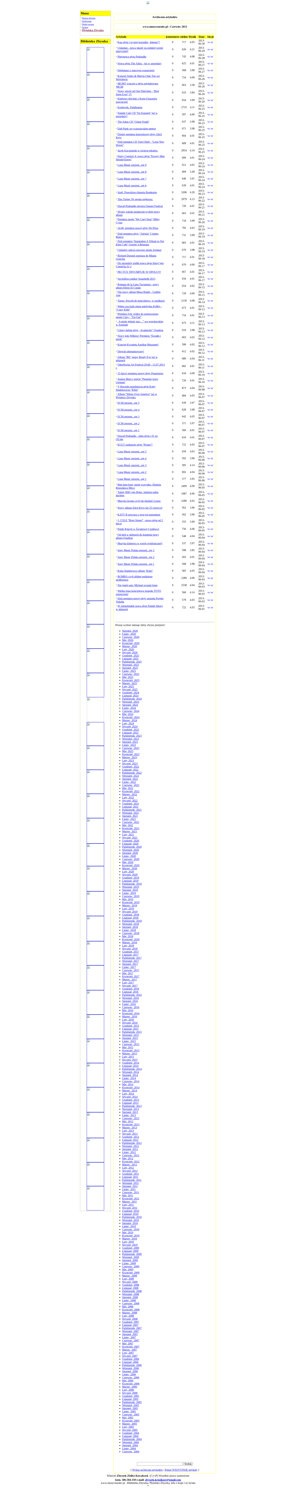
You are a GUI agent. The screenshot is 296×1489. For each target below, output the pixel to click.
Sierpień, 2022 (130, 778)
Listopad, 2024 (130, 695)
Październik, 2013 (132, 1106)
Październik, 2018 (132, 920)
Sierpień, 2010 (130, 1223)
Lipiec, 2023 (129, 745)
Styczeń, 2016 (130, 1022)
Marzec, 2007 (129, 1349)
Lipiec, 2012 (129, 1152)
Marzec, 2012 (129, 1164)
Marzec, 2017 (129, 979)
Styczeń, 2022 (130, 800)
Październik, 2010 (132, 1217)
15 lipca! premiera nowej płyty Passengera (140, 373)
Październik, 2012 (132, 1143)
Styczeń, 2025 (130, 689)
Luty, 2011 (128, 1204)
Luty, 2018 (128, 945)
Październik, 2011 (131, 1180)
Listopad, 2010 (130, 1214)
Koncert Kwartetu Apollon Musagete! (138, 344)
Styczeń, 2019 (130, 911)
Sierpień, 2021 (130, 816)
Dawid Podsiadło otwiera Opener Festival (140, 206)
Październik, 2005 (132, 1402)
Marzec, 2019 (129, 905)
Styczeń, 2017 (130, 985)
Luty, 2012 (128, 1167)
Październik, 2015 (132, 1031)
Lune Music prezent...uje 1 (132, 479)
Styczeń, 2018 (130, 948)
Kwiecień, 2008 (130, 1309)
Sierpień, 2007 (130, 1334)
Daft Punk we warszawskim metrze (137, 128)
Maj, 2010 (127, 1232)
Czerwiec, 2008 (130, 1303)
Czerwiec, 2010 (130, 1229)
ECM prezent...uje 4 (128, 409)
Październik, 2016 (132, 994)
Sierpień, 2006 (130, 1371)
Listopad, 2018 (130, 917)
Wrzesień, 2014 (130, 1072)
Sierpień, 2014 (130, 1075)
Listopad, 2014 (130, 1065)
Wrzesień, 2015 (130, 1035)
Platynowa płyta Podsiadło (132, 56)
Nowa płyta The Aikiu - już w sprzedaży (140, 63)
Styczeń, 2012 (130, 1170)
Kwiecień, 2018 (130, 939)
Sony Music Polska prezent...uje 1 (136, 564)
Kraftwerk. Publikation (130, 107)
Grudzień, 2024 (130, 692)
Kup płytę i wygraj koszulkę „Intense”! (139, 42)
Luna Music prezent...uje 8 (132, 171)
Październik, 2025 (132, 661)
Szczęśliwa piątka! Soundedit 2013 (136, 278)
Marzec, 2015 (129, 1053)
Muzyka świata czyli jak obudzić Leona (139, 500)
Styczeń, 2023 (130, 763)
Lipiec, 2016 (129, 1004)
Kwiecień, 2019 (130, 902)
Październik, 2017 (132, 957)
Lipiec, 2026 (129, 633)
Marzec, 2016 (129, 1016)
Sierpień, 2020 (130, 853)
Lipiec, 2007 (129, 1337)
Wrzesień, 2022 (130, 775)
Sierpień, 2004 (130, 1445)
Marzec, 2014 (129, 1090)
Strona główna (88, 18)
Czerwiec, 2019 (130, 896)
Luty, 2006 (128, 1389)
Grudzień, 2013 (130, 1099)
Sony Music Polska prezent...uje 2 (136, 557)
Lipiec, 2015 (129, 1041)
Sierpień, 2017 (130, 964)
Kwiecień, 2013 (130, 1124)
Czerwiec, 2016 (130, 1007)
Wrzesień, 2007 (130, 1331)
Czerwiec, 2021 (130, 822)
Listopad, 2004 (130, 1436)
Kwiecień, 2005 (130, 1420)
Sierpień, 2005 (130, 1408)
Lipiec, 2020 (129, 856)
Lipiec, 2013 (129, 1115)
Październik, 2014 (132, 1069)
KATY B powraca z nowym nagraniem (139, 514)
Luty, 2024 (128, 723)
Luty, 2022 (128, 797)
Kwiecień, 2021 (130, 828)
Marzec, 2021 (129, 831)
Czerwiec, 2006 (130, 1377)
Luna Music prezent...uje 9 (132, 165)
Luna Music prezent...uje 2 (132, 472)
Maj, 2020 (127, 862)
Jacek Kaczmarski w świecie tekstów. (138, 150)
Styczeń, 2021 (130, 837)
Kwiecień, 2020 (130, 865)
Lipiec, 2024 (129, 708)
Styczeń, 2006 (130, 1392)
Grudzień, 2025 (130, 655)
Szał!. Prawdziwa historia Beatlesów (137, 192)
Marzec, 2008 (129, 1312)
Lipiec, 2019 (129, 893)
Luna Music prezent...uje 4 (132, 458)
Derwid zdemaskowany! (131, 351)
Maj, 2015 (127, 1047)
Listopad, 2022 (130, 769)
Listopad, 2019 (130, 880)
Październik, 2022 (132, 772)
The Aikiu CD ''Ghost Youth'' (133, 121)
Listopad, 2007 (130, 1325)
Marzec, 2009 (129, 1275)
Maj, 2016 (127, 1010)
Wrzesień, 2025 (130, 664)
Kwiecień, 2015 (130, 1050)
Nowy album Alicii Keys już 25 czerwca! (140, 507)
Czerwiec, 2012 (130, 1155)
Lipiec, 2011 (129, 1189)
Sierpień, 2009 (130, 1260)
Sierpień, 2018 (130, 927)
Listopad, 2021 (130, 806)
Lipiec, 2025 (129, 671)
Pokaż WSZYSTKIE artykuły (181, 1469)
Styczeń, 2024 (130, 726)
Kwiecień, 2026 (130, 643)
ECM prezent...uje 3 (128, 416)
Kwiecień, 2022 (130, 791)
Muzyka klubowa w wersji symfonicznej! (140, 543)
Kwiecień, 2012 (130, 1161)
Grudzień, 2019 (130, 877)
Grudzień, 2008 (130, 1284)
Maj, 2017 (127, 973)
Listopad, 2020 (130, 843)
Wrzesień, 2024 (130, 701)
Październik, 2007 (132, 1328)
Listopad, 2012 (130, 1139)
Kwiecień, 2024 (130, 717)
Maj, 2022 (127, 788)
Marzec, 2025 (129, 683)
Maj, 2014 (127, 1084)
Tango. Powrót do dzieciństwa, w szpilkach (141, 300)
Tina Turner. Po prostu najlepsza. (135, 199)
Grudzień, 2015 (130, 1025)
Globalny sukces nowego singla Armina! (140, 250)
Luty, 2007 (128, 1352)
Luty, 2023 (128, 760)
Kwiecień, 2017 (130, 976)
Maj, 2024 (127, 714)
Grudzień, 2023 (130, 729)
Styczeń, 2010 (130, 1244)
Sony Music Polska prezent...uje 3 (136, 550)
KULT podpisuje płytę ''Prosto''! (135, 444)
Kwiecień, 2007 (130, 1346)
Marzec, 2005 (129, 1423)
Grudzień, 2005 (130, 1396)
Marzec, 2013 (129, 1127)
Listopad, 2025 (130, 658)
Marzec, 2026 (129, 646)
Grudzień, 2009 (130, 1247)
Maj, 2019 (127, 899)
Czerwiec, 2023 (130, 748)
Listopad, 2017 (130, 954)
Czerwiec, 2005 (130, 1414)
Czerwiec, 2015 (130, 1044)
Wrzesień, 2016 (130, 998)
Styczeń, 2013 (130, 1133)
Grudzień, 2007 (130, 1322)
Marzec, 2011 (129, 1201)
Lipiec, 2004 (129, 1448)
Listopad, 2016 (130, 991)
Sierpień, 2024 (130, 704)
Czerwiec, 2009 (130, 1266)
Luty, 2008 (128, 1315)
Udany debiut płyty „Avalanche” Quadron (140, 330)
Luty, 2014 (128, 1093)
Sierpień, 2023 (130, 741)
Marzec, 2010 (129, 1238)
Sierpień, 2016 (130, 1001)
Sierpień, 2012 (130, 1149)
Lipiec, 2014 (129, 1078)
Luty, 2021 (128, 834)
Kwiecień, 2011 (130, 1198)
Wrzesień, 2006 (130, 1368)
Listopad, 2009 (130, 1251)
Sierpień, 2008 (130, 1297)
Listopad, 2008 (130, 1288)
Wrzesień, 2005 (130, 1405)
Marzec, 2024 (129, 720)
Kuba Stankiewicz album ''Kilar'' (135, 570)
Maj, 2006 (127, 1380)
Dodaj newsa (88, 24)
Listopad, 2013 (130, 1102)
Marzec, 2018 (129, 942)
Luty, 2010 (128, 1241)
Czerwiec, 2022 (130, 785)
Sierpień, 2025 (130, 667)
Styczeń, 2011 (129, 1207)
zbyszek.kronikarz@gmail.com (163, 1479)
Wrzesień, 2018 (130, 924)
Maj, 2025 (127, 677)
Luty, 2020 (128, 871)
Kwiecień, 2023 (130, 754)
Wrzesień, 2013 (130, 1109)
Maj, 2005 (127, 1417)
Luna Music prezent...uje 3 (132, 465)
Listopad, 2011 (130, 1176)
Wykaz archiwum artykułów (147, 1469)
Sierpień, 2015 (130, 1038)
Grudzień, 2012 (130, 1136)
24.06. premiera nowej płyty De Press (138, 228)
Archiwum (86, 21)
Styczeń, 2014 (130, 1096)
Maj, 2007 (127, 1343)
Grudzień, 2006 (130, 1359)
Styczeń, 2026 (130, 652)
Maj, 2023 (127, 751)
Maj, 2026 (127, 640)
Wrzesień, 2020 (130, 849)
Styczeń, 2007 (130, 1355)
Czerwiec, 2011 (130, 1192)
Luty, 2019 (128, 908)
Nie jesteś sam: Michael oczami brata (137, 585)
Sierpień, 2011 (130, 1186)
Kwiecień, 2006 (130, 1383)
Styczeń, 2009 (130, 1281)
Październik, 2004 (132, 1439)
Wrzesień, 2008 (130, 1294)
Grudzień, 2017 (130, 951)
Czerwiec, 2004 (130, 1451)
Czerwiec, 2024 (130, 711)
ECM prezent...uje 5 (128, 402)
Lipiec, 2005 (129, 1411)
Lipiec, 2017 (129, 967)
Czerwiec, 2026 (130, 637)
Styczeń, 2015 (130, 1059)
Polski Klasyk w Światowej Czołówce (138, 529)
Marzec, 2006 (129, 1386)
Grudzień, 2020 (130, 840)
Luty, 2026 (128, 649)
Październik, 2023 (132, 735)
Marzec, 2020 (129, 868)
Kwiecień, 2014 (130, 1087)
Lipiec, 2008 (129, 1300)
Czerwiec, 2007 (130, 1340)
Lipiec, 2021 (129, 819)
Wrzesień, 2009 (130, 1257)
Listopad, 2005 (130, 1399)
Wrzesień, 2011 (130, 1183)
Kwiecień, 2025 (130, 680)
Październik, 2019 (132, 883)
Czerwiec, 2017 (130, 970)
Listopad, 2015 (130, 1028)
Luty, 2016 (128, 1019)
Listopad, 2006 (130, 1362)
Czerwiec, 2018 (130, 933)
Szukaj (85, 27)
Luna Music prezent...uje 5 (132, 451)
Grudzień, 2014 (130, 1062)
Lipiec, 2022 (129, 782)
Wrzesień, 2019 (130, 886)
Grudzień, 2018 (130, 914)
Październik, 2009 (132, 1254)
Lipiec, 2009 (129, 1263)
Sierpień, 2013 (130, 1112)
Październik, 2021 (132, 809)
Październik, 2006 (132, 1365)
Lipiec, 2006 (129, 1374)
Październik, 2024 (132, 698)
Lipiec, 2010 (129, 1226)
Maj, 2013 (127, 1121)
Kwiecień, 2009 (130, 1272)
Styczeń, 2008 (130, 1318)
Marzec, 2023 (129, 757)
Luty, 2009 (128, 1278)
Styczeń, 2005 (130, 1429)
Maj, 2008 (127, 1306)
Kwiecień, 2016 (130, 1013)
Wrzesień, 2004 (130, 1442)
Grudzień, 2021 (130, 803)
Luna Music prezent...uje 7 (132, 178)
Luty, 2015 (128, 1056)
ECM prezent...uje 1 (128, 430)
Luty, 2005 (128, 1426)
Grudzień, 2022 (130, 766)
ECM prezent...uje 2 (128, 423)
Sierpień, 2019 (130, 890)
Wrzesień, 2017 (130, 961)
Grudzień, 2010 (130, 1210)
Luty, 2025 (128, 686)
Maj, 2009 (127, 1269)
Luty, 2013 (128, 1130)
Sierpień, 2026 (130, 630)
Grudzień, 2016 (130, 988)
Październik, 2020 (132, 846)
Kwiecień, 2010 (130, 1235)
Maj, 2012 (127, 1158)
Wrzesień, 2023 (130, 738)
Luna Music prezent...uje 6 (132, 185)
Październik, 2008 (132, 1291)
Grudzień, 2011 (130, 1173)
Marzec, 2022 (129, 794)
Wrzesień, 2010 (130, 1220)
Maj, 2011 (127, 1195)
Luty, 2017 (128, 982)
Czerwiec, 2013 (130, 1118)
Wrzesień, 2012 (130, 1146)
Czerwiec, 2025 (130, 674)
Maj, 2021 (127, 825)
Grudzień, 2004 (130, 1433)
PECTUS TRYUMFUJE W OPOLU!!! (139, 271)
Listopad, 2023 (130, 732)
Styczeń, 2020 (130, 874)
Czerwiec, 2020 (130, 859)
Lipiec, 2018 (129, 930)
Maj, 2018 (127, 936)
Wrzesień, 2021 (130, 812)
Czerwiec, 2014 (130, 1081)
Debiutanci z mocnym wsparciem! (136, 70)
